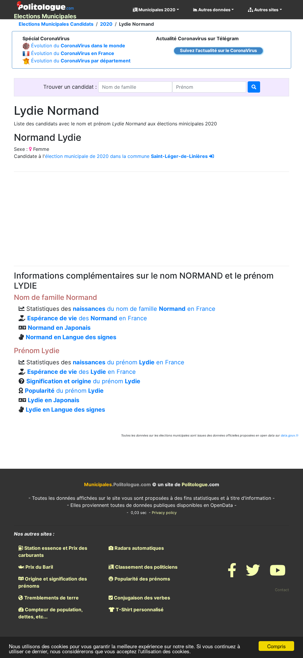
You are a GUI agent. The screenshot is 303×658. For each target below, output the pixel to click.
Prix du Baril (38, 567)
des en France (87, 318)
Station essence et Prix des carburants (52, 551)
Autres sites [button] (265, 9)
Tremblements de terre (51, 598)
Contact (282, 590)
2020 (106, 24)
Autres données (214, 9)
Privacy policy (164, 512)
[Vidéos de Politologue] (277, 574)
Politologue (195, 484)
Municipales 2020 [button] (156, 9)
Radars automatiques (138, 548)
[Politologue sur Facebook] (232, 574)
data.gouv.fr (290, 435)
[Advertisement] (151, 218)
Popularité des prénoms (141, 579)
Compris (276, 646)
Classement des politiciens (146, 567)
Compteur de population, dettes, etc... (50, 613)
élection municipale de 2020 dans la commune (126, 156)
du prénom (83, 381)
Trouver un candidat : (70, 87)
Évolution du (78, 45)
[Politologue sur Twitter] (253, 574)
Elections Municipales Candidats (56, 24)
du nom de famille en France (144, 308)
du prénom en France (128, 362)
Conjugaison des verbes (141, 598)
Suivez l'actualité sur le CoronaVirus (218, 50)
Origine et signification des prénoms (52, 582)
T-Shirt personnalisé (139, 609)
